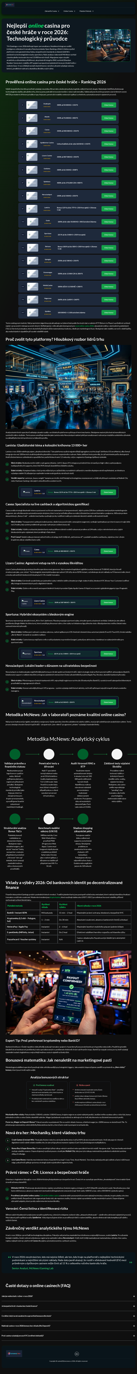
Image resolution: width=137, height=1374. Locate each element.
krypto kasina (55, 897)
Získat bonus (108, 105)
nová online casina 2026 (84, 326)
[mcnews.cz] (9, 5)
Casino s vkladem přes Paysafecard (90, 938)
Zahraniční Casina (51, 11)
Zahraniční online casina (49, 1195)
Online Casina (68, 11)
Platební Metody (85, 11)
